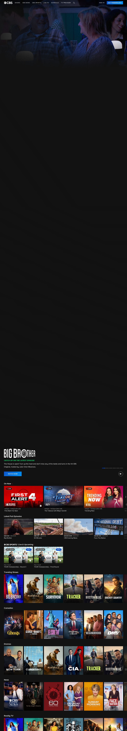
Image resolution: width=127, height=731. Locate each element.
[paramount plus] (8, 3)
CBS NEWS (26, 2)
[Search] (74, 3)
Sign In (101, 2)
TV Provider (66, 2)
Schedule (55, 2)
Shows (17, 2)
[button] (23, 500)
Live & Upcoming (25, 545)
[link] (115, 2)
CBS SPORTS (36, 2)
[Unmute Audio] (120, 474)
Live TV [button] (46, 2)
